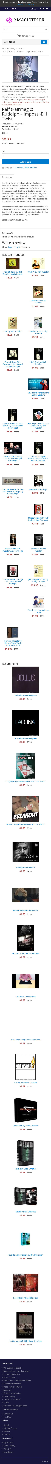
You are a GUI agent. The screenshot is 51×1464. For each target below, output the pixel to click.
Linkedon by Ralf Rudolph (38, 301)
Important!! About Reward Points (17, 1380)
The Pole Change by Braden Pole (25, 1039)
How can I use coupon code (15, 1405)
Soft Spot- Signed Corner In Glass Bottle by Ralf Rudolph (38, 458)
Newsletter (8, 1452)
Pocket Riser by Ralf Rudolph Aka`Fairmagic (13, 272)
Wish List (7, 1449)
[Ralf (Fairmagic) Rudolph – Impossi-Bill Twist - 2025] (25, 69)
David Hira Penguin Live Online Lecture (38, 393)
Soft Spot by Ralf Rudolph (38, 363)
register (18, 247)
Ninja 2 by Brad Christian (25, 1168)
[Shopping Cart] (43, 8)
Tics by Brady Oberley (25, 996)
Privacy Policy (9, 1396)
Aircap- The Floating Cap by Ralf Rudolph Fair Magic (13, 458)
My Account (9, 1442)
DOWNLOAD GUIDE (25, 4)
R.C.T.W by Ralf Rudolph (38, 271)
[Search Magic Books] (46, 29)
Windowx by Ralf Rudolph (38, 549)
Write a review (31, 167)
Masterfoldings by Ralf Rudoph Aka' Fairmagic (38, 518)
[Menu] (44, 41)
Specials (7, 1434)
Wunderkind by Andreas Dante (38, 611)
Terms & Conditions (12, 1399)
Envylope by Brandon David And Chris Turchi (25, 781)
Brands (7, 1425)
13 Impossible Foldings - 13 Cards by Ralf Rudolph (12, 581)
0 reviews (19, 167)
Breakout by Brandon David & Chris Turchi (25, 824)
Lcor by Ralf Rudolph (13, 331)
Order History (9, 1445)
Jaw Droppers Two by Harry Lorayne (38, 580)
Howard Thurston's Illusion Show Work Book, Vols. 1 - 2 (13, 642)
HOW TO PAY (9, 1377)
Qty (3, 151)
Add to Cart (25, 161)
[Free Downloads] (40, 8)
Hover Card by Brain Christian (25, 953)
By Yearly (11, 48)
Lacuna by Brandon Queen (25, 738)
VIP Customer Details (13, 1368)
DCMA (6, 1402)
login (10, 247)
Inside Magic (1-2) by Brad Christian (26, 1341)
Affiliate (7, 1431)
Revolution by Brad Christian (25, 1125)
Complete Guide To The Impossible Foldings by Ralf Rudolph (13, 491)
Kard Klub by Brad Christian (25, 1297)
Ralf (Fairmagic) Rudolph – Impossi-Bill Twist (22, 51)
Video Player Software (13, 1387)
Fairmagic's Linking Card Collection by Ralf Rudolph (38, 425)
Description (7, 177)
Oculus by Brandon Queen (25, 695)
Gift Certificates (10, 1428)
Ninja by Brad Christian (25, 1211)
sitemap (45, 1461)
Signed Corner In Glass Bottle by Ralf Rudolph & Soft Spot (13, 425)
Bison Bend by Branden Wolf (25, 910)
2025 (20, 48)
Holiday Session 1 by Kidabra (38, 332)
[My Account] (36, 8)
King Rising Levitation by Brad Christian (25, 1254)
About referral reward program (17, 1371)
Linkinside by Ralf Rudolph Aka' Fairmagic (13, 549)
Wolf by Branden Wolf (25, 867)
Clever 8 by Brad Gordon (25, 1082)
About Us (7, 1390)
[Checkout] (47, 8)
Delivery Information (12, 1393)
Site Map (7, 1417)
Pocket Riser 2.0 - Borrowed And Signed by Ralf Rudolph (13, 364)
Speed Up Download (12, 1383)
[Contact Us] (32, 8)
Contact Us (8, 1413)
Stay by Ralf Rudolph (38, 489)
